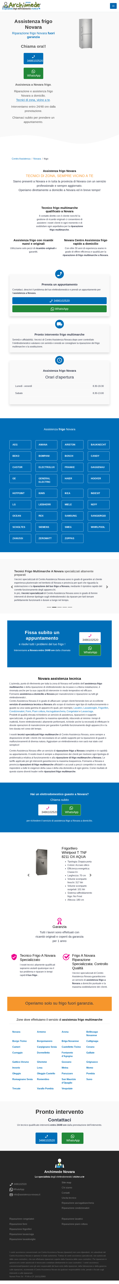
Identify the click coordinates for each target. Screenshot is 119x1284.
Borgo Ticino (19, 1041)
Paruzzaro (67, 1073)
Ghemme (42, 1062)
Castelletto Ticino (71, 1047)
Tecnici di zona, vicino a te (33, 100)
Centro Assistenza (21, 158)
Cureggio (17, 1052)
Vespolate (67, 1088)
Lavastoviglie (90, 708)
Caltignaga (92, 1041)
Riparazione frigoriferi (20, 1229)
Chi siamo (67, 1187)
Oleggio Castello (46, 1073)
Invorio (16, 1067)
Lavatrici (78, 708)
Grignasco (92, 1062)
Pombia (90, 1073)
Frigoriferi (103, 708)
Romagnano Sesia (22, 1079)
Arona (65, 1032)
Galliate (90, 1052)
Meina (65, 1067)
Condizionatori (17, 711)
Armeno (41, 1032)
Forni (28, 711)
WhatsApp (33, 75)
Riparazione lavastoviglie (22, 1239)
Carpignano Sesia (47, 1047)
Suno (89, 1079)
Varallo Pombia (45, 1088)
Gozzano (66, 1062)
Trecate (16, 1088)
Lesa (39, 1067)
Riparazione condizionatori (75, 1208)
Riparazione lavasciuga (21, 1234)
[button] (12, 587)
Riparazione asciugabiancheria (78, 1203)
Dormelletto (43, 1052)
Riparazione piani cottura (75, 1224)
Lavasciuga (87, 711)
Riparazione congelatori (21, 1219)
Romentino (43, 1079)
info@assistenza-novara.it (26, 1194)
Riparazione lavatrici (72, 1219)
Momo (89, 1067)
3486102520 (34, 60)
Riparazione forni (18, 1224)
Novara (37, 158)
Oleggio (16, 1073)
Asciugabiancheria (55, 711)
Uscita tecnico (69, 1198)
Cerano (90, 1047)
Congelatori (73, 711)
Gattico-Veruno (20, 1062)
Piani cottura (38, 711)
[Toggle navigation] (113, 6)
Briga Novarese (70, 1041)
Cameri (16, 1047)
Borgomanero (44, 1041)
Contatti (66, 1193)
